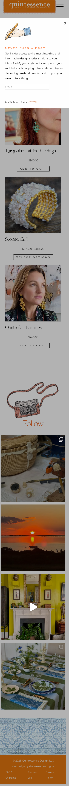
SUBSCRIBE (16, 102)
